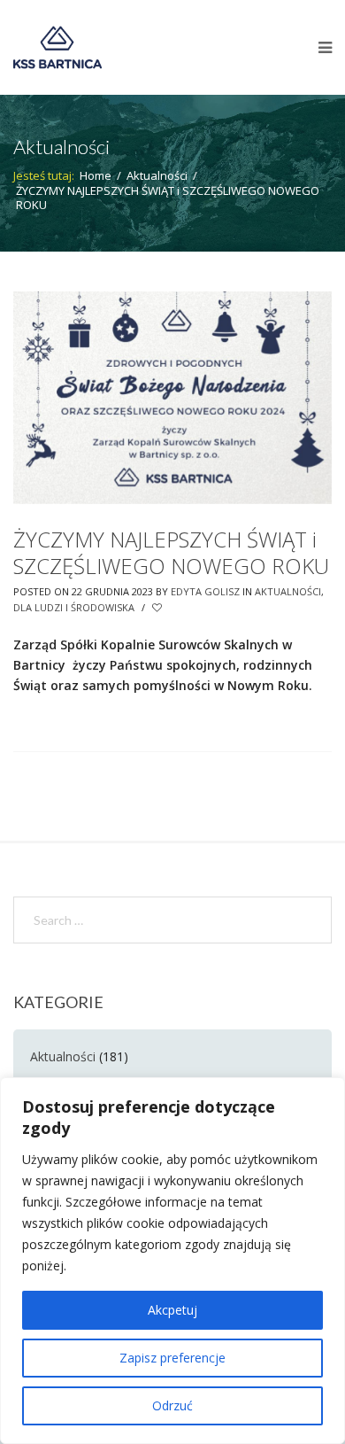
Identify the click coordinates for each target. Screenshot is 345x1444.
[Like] (158, 608)
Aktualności (157, 175)
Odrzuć (172, 1405)
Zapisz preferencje (172, 1357)
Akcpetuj (172, 1309)
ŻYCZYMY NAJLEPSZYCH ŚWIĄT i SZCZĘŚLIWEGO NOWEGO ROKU (171, 552)
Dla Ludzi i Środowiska (73, 607)
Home (95, 175)
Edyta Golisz (205, 591)
